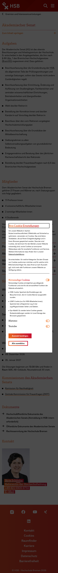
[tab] (27, 280)
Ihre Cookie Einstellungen (24, 225)
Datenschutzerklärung (16, 254)
